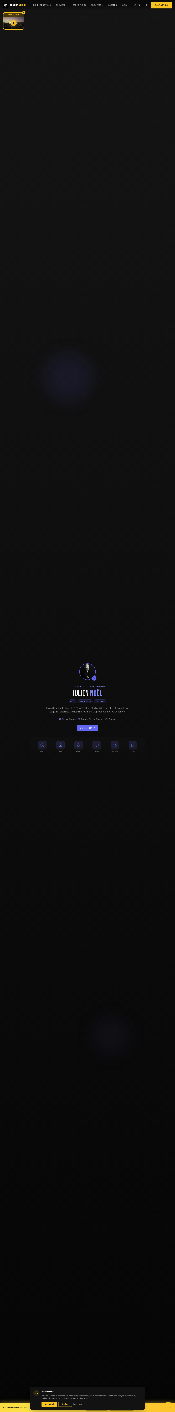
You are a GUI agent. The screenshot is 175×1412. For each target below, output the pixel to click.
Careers (112, 5)
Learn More (78, 1404)
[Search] (147, 5)
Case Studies (79, 5)
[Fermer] (23, 12)
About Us (96, 5)
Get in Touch (86, 728)
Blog (124, 5)
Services (60, 5)
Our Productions (42, 5)
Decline (65, 1404)
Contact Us (161, 5)
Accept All (49, 1404)
